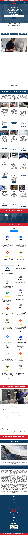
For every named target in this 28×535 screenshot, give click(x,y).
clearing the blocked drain (4, 163)
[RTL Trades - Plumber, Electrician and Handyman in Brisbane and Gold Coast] (14, 2)
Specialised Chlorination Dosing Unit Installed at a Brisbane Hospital (14, 460)
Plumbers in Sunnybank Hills (13, 55)
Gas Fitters (22, 142)
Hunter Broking (14, 505)
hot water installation (23, 167)
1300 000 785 (19, 30)
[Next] (26, 218)
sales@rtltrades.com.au (13, 31)
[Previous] (1, 218)
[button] (1, 3)
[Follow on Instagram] (24, 2)
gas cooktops (22, 147)
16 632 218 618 (14, 515)
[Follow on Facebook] (23, 2)
